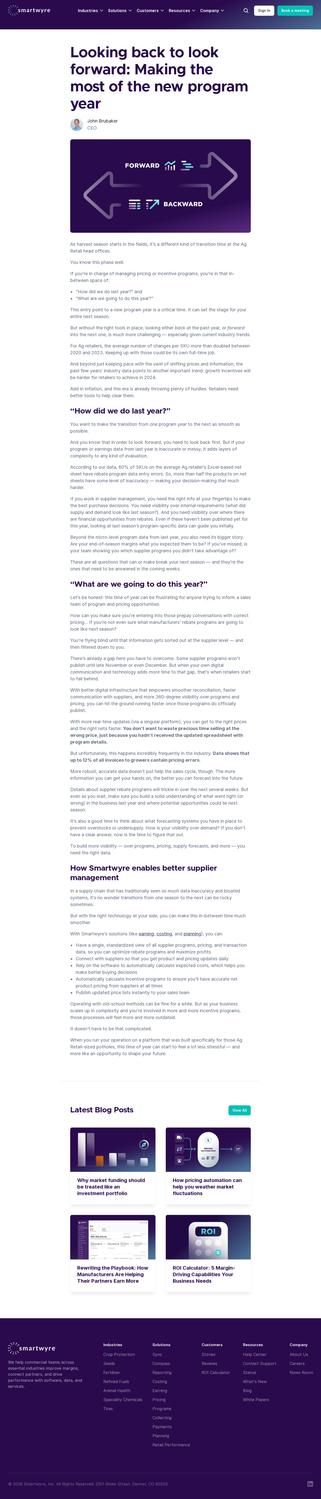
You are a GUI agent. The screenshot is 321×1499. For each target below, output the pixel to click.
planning (192, 933)
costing (164, 933)
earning (146, 933)
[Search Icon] (246, 11)
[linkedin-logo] (310, 1484)
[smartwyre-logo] (29, 10)
